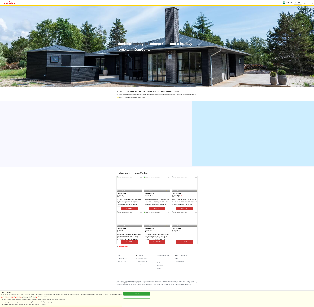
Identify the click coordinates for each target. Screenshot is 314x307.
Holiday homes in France (146, 282)
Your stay (159, 268)
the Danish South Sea (32, 88)
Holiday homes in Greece (158, 282)
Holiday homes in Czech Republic (132, 282)
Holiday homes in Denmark (123, 281)
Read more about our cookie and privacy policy (11, 297)
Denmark (13, 88)
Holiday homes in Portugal (126, 284)
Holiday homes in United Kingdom (178, 284)
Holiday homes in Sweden (148, 281)
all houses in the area (123, 246)
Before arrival (160, 265)
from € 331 (129, 242)
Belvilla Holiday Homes (143, 267)
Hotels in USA (190, 284)
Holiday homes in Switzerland (163, 284)
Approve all (137, 293)
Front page (9, 88)
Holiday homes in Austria (172, 281)
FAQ (177, 258)
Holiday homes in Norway (160, 281)
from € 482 (157, 208)
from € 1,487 (184, 208)
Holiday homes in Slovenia (139, 284)
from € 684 (184, 242)
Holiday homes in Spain (151, 284)
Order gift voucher (122, 261)
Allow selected (136, 297)
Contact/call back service (181, 255)
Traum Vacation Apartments (144, 269)
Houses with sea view (142, 258)
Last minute (120, 264)
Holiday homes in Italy (169, 282)
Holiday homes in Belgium (184, 281)
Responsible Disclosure (181, 264)
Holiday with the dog (142, 261)
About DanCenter (180, 261)
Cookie (158, 262)
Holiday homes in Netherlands (182, 282)
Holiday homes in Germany (135, 281)
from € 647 (129, 208)
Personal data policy (161, 260)
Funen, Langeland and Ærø (21, 88)
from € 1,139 (157, 242)
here (37, 297)
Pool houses (140, 255)
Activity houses (141, 264)
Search (298, 2)
